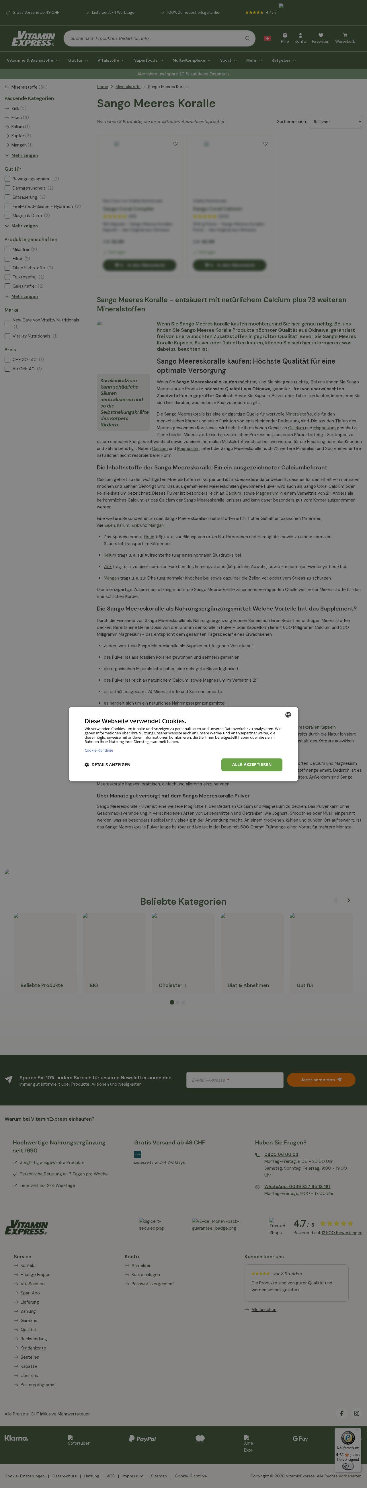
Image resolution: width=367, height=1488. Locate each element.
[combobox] (288, 714)
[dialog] (183, 744)
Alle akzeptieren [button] (252, 764)
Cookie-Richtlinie (99, 750)
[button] (107, 765)
